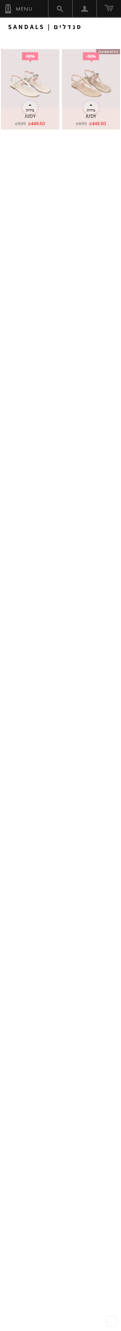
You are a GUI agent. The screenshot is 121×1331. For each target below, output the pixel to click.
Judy (30, 116)
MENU (23, 8)
